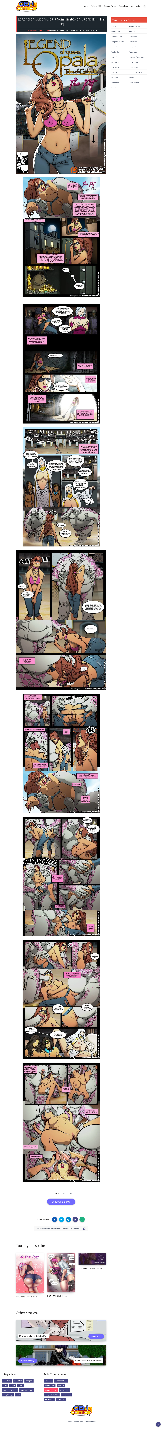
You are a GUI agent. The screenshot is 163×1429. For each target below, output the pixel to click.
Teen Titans (134, 83)
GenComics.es (90, 1422)
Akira (21, 1385)
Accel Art (18, 1381)
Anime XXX (96, 6)
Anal (18, 1395)
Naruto (114, 72)
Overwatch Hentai (136, 72)
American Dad (134, 26)
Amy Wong (7, 1395)
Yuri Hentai (135, 6)
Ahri (5, 1385)
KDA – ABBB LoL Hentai (57, 1296)
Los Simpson (116, 67)
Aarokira (6, 1381)
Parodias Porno (66, 1193)
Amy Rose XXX (26, 1390)
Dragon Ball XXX (117, 42)
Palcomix (114, 78)
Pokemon (133, 78)
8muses (114, 26)
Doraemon (133, 37)
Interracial (115, 62)
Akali (13, 1385)
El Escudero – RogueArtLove (90, 1268)
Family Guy (115, 52)
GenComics (31, 30)
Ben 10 (132, 31)
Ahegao (29, 1381)
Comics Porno (110, 6)
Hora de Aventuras (136, 57)
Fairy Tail (132, 47)
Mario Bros (133, 67)
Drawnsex (133, 42)
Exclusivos (123, 6)
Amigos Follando (10, 1390)
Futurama (133, 52)
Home (85, 6)
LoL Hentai (133, 62)
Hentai (113, 57)
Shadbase (115, 83)
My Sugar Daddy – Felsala (26, 1297)
